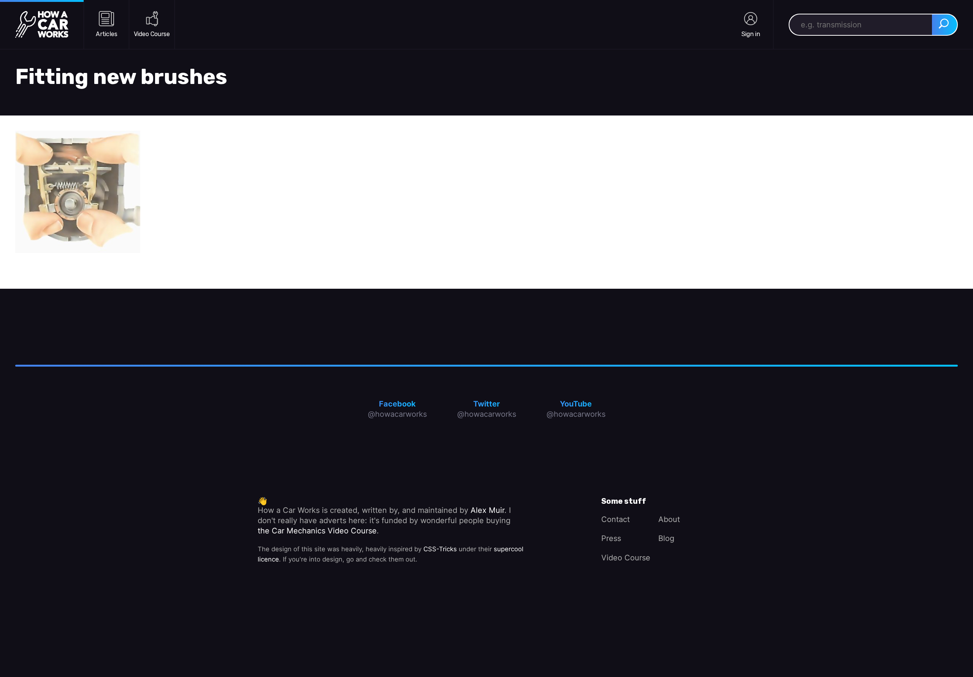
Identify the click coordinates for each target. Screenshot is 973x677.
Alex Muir (487, 510)
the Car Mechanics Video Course (317, 530)
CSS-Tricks (440, 549)
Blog (666, 538)
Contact (615, 519)
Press (611, 538)
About (669, 519)
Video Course (625, 557)
